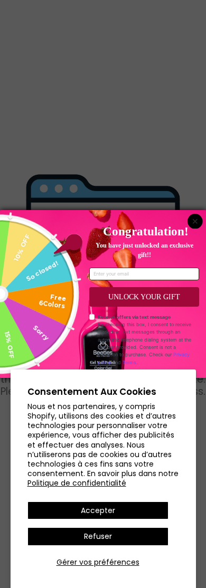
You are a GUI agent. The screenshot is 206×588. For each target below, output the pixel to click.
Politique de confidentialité (76, 483)
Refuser (98, 536)
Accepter (98, 510)
